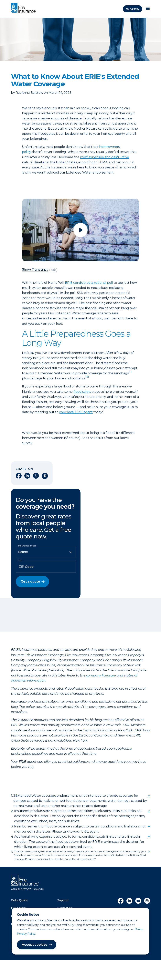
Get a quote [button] (30, 581)
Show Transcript (35, 269)
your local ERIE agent (76, 412)
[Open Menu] (147, 8)
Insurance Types (27, 546)
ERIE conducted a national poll (89, 283)
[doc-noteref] (130, 373)
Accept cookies (35, 944)
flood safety (82, 392)
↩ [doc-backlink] (148, 795)
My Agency (132, 8)
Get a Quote (19, 900)
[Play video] (80, 230)
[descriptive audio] (53, 270)
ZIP (20, 560)
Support (63, 900)
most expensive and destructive (104, 157)
